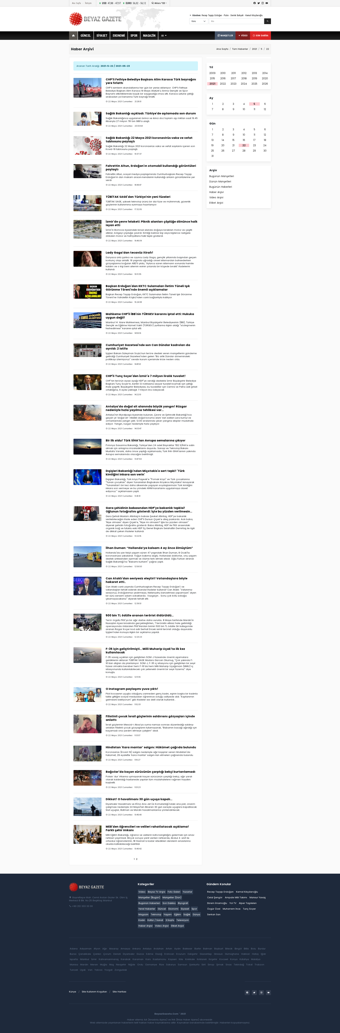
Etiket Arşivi (216, 203)
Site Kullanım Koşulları (94, 991)
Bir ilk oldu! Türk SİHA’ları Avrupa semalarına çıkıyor (145, 440)
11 (254, 109)
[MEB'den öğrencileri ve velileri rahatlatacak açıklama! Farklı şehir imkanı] (87, 834)
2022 (223, 84)
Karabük (126, 959)
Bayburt (218, 948)
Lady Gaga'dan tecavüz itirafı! (129, 253)
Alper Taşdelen (248, 903)
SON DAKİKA (261, 35)
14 (223, 140)
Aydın (177, 948)
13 (212, 140)
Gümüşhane (232, 954)
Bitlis (246, 948)
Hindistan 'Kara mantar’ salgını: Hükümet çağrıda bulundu (151, 747)
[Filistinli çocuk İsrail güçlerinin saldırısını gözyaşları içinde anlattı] (87, 723)
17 (254, 140)
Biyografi (183, 903)
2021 (212, 84)
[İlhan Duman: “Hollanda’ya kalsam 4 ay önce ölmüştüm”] (87, 556)
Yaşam (168, 914)
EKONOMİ (119, 35)
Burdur (262, 948)
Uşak (83, 970)
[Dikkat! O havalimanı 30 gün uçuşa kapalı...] (87, 806)
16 (244, 140)
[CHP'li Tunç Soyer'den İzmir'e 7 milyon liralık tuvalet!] (87, 382)
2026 (265, 84)
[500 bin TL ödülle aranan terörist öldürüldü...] (87, 622)
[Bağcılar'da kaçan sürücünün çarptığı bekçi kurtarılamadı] (87, 777)
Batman (207, 948)
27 (233, 150)
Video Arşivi (216, 197)
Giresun (218, 954)
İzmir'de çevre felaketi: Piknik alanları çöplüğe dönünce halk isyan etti (151, 223)
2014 (265, 73)
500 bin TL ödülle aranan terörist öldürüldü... (140, 615)
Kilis (181, 959)
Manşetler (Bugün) (149, 897)
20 (222, 145)
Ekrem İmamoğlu (217, 903)
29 (254, 150)
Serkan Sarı (213, 914)
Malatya (255, 959)
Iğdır (263, 954)
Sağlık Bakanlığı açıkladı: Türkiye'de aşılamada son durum (151, 113)
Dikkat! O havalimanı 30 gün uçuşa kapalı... (139, 799)
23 (254, 145)
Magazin (143, 914)
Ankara (159, 3)
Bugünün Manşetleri (221, 176)
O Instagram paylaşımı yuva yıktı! (132, 689)
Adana (74, 948)
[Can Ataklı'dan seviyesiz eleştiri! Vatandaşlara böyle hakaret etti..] (87, 586)
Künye (72, 991)
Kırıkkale (190, 959)
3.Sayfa (170, 920)
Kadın (141, 920)
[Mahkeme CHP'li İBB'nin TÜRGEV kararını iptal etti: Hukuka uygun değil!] (87, 320)
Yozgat (108, 970)
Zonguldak (121, 970)
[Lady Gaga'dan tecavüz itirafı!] (87, 258)
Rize (161, 964)
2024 (244, 84)
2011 (233, 73)
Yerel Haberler (146, 908)
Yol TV (233, 903)
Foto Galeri (174, 891)
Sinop (211, 964)
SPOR (134, 35)
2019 (254, 78)
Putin (226, 15)
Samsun (182, 964)
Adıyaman (86, 948)
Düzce (140, 954)
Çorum (107, 954)
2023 (233, 84)
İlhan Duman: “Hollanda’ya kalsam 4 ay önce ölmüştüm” (149, 548)
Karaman (138, 959)
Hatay (255, 954)
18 (265, 140)
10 (244, 109)
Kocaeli (223, 959)
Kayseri (172, 959)
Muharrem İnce (231, 908)
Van (90, 970)
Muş (111, 964)
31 (212, 156)
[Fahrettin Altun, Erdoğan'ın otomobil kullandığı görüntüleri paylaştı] (87, 171)
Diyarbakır (129, 954)
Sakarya (171, 964)
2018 (244, 78)
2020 (265, 78)
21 (233, 145)
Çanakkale (84, 954)
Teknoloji (156, 914)
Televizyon (183, 920)
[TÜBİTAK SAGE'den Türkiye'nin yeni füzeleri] (87, 203)
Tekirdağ (239, 964)
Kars (148, 959)
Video (141, 891)
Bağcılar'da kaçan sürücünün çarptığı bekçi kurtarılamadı (150, 772)
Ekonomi (173, 908)
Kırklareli (202, 959)
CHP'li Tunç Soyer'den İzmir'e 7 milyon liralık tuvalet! (146, 376)
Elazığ (158, 954)
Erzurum (181, 954)
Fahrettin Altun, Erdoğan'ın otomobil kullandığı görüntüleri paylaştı (151, 167)
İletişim (88, 3)
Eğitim (177, 914)
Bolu (253, 948)
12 (265, 109)
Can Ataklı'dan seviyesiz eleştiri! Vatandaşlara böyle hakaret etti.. (146, 580)
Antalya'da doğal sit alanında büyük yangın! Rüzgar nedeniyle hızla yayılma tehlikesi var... (146, 408)
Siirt (204, 964)
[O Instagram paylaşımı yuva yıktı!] (87, 694)
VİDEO (243, 35)
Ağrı (104, 948)
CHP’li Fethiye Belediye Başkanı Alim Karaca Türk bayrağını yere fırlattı (151, 81)
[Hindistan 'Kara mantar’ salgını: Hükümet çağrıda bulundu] (87, 753)
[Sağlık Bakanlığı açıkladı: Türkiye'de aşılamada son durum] (87, 118)
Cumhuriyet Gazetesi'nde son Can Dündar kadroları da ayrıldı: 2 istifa (148, 347)
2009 (212, 73)
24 (265, 145)
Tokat (249, 964)
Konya (233, 959)
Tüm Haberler (240, 49)
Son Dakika (169, 903)
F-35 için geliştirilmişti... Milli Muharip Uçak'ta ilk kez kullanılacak (145, 650)
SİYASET (102, 35)
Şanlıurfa (194, 964)
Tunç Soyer (249, 908)
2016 (223, 78)
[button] (163, 35)
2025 (254, 84)
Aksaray (113, 948)
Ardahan (159, 948)
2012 (243, 73)
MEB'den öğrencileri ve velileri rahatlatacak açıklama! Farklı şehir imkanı (147, 828)
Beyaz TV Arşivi (156, 891)
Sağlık (186, 914)
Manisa (74, 964)
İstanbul (84, 959)
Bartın (197, 948)
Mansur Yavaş (258, 897)
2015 (212, 78)
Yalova (98, 970)
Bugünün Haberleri (220, 187)
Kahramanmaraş (109, 959)
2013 (254, 73)
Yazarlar (187, 891)
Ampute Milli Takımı (236, 897)
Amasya (125, 948)
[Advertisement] (49, 97)
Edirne (149, 954)
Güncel (162, 908)
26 (222, 150)
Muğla (103, 964)
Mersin (94, 964)
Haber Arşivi (216, 192)
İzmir (94, 959)
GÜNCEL (86, 35)
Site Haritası (119, 991)
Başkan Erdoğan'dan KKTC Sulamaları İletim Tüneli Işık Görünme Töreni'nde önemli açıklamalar (148, 288)
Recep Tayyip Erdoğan (212, 15)
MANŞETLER (226, 35)
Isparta (74, 959)
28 (243, 150)
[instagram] (262, 3)
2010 (223, 73)
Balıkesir (187, 948)
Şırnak (219, 964)
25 (212, 150)
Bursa (73, 954)
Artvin (169, 948)
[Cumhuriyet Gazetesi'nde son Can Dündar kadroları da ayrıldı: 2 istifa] (87, 350)
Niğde (131, 964)
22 (244, 145)
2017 (233, 78)
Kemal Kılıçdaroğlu (254, 15)
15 (233, 140)
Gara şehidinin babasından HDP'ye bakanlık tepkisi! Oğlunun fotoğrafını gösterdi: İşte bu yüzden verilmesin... (149, 509)
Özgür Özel (213, 908)
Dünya (196, 914)
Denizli (117, 954)
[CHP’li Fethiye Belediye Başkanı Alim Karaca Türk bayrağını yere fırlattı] (87, 87)
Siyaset (185, 908)
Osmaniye (151, 964)
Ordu (140, 964)
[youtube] (266, 3)
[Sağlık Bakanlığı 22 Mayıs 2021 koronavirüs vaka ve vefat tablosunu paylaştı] (87, 145)
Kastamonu (159, 959)
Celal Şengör (214, 897)
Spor (194, 908)
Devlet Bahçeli (237, 15)
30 (265, 150)
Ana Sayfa (76, 3)
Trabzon (259, 964)
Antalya (147, 948)
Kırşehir (213, 959)
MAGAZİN (149, 35)
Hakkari (245, 954)
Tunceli (74, 970)
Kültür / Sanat (155, 920)
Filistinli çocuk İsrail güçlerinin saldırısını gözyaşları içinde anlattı (150, 718)
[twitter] (258, 3)
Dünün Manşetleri (220, 181)
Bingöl (238, 948)
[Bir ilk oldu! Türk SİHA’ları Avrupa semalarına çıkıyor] (87, 446)
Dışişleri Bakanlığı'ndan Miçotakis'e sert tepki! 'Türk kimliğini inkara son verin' (145, 472)
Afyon (97, 948)
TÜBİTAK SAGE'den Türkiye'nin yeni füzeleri (138, 197)
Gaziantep (206, 954)
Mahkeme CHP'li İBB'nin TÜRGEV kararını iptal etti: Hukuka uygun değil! (150, 316)
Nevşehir (121, 964)
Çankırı (97, 954)
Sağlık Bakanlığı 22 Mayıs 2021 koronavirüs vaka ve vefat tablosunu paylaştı (149, 139)
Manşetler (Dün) (172, 897)
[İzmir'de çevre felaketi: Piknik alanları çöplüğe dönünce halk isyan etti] (87, 229)
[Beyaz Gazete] (86, 887)
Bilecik (229, 948)
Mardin (84, 964)
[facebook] (254, 3)
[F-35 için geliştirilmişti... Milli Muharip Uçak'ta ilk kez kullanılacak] (87, 655)
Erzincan (169, 954)
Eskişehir (193, 954)
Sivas (229, 964)
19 (212, 145)
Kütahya (244, 959)
